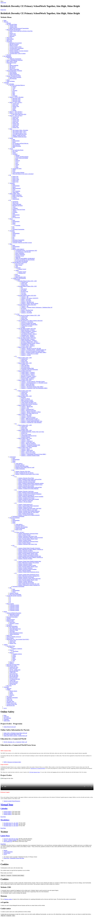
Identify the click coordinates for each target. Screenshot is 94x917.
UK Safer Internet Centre (34, 772)
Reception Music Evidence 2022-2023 (27, 304)
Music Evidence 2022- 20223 (25, 447)
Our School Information (12, 626)
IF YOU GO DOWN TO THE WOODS (25, 259)
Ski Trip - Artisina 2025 (14, 669)
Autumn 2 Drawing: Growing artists (26, 482)
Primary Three (15, 179)
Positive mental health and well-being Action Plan (20, 31)
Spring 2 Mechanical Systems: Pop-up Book (28, 562)
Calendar (8, 618)
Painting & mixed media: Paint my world (24, 467)
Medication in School (14, 614)
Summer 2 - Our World (26, 312)
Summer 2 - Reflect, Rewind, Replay (29, 303)
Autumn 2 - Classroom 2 (27, 441)
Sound (16, 167)
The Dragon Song (25, 367)
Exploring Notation (25, 437)
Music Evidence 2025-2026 (24, 390)
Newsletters (9, 624)
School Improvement (11, 62)
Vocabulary (15, 154)
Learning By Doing (16, 168)
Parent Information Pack (15, 628)
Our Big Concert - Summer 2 (28, 336)
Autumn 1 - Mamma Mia (27, 406)
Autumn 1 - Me (24, 296)
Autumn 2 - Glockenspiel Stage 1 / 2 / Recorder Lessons (34, 382)
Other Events (15, 203)
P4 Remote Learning (14, 609)
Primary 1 (11, 647)
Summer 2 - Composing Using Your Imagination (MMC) (34, 388)
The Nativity (24, 289)
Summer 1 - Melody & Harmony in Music (31, 412)
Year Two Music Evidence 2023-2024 (27, 337)
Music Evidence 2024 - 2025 (25, 363)
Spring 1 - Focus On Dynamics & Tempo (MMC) (32, 351)
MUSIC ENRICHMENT (18, 249)
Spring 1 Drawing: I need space (25, 500)
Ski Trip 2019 (12, 684)
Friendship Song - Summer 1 (28, 335)
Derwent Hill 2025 (13, 671)
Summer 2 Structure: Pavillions (25, 550)
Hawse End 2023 (13, 677)
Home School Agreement (15, 77)
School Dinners (10, 638)
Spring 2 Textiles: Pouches (24, 535)
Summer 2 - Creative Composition (29, 446)
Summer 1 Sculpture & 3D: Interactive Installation (29, 494)
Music (10, 244)
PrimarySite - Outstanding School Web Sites (14, 858)
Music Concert (18, 265)
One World (23, 294)
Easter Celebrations (19, 253)
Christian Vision (13, 25)
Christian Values (13, 27)
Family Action (12, 35)
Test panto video (10, 701)
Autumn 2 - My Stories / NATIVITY (29, 298)
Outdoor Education (16, 204)
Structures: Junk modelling (21, 527)
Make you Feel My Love (27, 400)
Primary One (15, 176)
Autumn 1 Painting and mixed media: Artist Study (29, 508)
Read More (3, 816)
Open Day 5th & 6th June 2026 (11, 838)
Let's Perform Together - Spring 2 (29, 333)
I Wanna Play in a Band (26, 326)
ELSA (10, 32)
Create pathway (19, 463)
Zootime (23, 327)
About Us (6, 21)
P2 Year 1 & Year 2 (19, 532)
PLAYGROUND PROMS (21, 261)
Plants (16, 159)
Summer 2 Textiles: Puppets (24, 540)
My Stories (23, 290)
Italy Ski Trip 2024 (13, 675)
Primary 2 (11, 650)
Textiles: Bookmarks (20, 468)
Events (11, 692)
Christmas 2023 (21, 273)
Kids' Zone (9, 685)
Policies (11, 693)
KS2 (13, 228)
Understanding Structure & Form (28, 435)
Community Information (12, 697)
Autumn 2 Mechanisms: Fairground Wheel (28, 533)
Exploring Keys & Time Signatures (29, 404)
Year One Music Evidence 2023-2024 (27, 328)
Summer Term (15, 106)
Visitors (14, 152)
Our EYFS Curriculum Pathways (17, 85)
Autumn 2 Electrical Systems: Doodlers (27, 569)
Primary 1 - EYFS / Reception (16, 97)
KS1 (13, 226)
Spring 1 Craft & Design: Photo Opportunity (28, 505)
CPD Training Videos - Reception (20, 130)
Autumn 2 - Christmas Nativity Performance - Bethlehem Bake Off (36, 307)
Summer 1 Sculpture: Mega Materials (26, 480)
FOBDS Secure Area (11, 702)
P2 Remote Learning (14, 606)
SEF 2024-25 (12, 66)
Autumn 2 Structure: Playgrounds (26, 582)
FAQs (13, 171)
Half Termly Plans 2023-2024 (19, 114)
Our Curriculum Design (17, 150)
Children (6, 644)
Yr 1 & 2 (17, 314)
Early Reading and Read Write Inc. (20, 143)
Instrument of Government (15, 42)
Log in (5, 708)
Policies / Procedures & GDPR (13, 76)
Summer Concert (22, 269)
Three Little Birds (25, 365)
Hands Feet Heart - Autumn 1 (28, 330)
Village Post (9, 699)
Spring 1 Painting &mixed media (25, 513)
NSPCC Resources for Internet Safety (12, 762)
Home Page (3, 2)
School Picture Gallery (11, 665)
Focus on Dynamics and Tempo (28, 323)
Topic (13, 660)
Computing (12, 183)
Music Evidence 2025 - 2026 (25, 357)
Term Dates (12, 631)
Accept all (9, 875)
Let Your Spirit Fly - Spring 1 (28, 374)
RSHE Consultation (17, 195)
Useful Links (9, 700)
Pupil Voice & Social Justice (13, 664)
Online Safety (15, 192)
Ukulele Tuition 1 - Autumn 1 (28, 372)
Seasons (17, 164)
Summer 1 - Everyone (26, 311)
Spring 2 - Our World (26, 300)
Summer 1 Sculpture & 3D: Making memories (29, 515)
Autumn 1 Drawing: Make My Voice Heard (28, 512)
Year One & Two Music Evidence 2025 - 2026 (29, 315)
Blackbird (23, 397)
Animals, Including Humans (21, 156)
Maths (10, 128)
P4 (16, 389)
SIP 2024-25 (12, 68)
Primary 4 (11, 661)
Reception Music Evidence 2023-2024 (27, 295)
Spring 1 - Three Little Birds (27, 384)
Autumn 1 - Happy (25, 439)
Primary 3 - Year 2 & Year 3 (15, 111)
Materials (17, 155)
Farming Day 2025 (13, 667)
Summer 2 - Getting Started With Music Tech (31, 421)
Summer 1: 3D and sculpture (25, 501)
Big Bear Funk (24, 291)
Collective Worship (13, 593)
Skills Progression (16, 188)
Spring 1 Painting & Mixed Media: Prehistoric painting (31, 483)
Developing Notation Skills (27, 368)
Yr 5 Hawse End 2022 (14, 679)
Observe (14, 86)
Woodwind (17, 267)
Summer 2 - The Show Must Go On (29, 413)
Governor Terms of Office (15, 46)
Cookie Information (8, 851)
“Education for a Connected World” (37, 768)
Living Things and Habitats (21, 158)
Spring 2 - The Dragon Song (27, 385)
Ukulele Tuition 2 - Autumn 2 (28, 373)
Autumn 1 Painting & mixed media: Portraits (28, 499)
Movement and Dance (17, 205)
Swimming (14, 212)
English (11, 138)
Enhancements (15, 199)
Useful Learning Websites (18, 172)
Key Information (7, 56)
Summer (14, 110)
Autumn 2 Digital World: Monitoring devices (28, 574)
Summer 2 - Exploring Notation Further (30, 455)
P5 (16, 423)
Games (14, 207)
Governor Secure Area (11, 704)
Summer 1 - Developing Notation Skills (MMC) (32, 386)
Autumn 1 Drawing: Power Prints (26, 478)
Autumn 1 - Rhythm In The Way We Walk (31, 348)
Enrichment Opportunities (18, 229)
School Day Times (13, 630)
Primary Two (15, 177)
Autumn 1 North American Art (25, 504)
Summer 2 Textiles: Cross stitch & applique (28, 554)
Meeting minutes (13, 691)
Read (13, 91)
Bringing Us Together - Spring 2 (28, 376)
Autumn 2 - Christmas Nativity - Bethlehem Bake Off (33, 349)
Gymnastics (15, 208)
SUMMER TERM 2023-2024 (19, 136)
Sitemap (5, 850)
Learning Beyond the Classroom (14, 595)
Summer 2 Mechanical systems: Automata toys (29, 585)
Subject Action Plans (14, 69)
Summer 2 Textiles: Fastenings (25, 568)
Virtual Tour (9, 37)
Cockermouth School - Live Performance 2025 (26, 250)
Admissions (9, 57)
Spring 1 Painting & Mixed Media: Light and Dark (30, 487)
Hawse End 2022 (13, 683)
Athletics (14, 210)
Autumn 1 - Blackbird (26, 415)
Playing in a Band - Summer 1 (28, 377)
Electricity (17, 160)
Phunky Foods (18, 529)
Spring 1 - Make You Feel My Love (29, 418)
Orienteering (15, 201)
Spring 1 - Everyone (26, 299)
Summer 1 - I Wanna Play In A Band (29, 353)
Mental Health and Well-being (13, 29)
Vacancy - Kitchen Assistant (10, 840)
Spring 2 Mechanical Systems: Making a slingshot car (30, 549)
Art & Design (12, 456)
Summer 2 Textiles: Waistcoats (25, 581)
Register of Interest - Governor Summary (18, 50)
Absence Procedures (14, 615)
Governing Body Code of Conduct (17, 53)
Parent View (9, 635)
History (11, 218)
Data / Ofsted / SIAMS (11, 61)
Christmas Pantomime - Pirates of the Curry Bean (32, 431)
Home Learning (10, 603)
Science (11, 148)
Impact (13, 142)
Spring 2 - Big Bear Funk (27, 310)
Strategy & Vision (13, 45)
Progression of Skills (17, 241)
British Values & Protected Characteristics (19, 28)
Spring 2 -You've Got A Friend (28, 453)
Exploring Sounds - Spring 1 (27, 332)
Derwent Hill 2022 (13, 681)
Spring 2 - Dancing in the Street (28, 410)
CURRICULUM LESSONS (19, 278)
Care (13, 89)
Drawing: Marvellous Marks (21, 466)
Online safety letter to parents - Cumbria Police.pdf (15, 735)
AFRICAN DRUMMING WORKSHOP (25, 258)
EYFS (13, 189)
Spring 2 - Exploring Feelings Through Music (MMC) (33, 352)
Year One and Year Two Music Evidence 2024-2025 (30, 320)
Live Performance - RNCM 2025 (23, 251)
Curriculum (6, 82)
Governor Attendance (14, 52)
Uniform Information (14, 634)
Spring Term (15, 105)
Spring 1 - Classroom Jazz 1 (27, 409)
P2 (10, 598)
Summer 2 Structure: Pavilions (25, 558)
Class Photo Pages (10, 646)
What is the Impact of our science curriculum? (23, 173)
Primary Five (15, 181)
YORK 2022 (12, 680)
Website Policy (7, 853)
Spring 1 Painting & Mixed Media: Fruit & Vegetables (30, 496)
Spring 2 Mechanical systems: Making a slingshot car (30, 557)
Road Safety (12, 622)
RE (10, 175)
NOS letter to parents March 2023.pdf (12, 734)
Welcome (8, 23)
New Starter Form (13, 627)
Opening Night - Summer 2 (27, 378)
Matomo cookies (8, 899)
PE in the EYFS (16, 217)
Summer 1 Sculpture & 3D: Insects (26, 497)
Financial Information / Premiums (14, 70)
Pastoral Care (12, 33)
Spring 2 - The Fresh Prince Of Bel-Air (30, 419)
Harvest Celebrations (20, 254)
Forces (16, 162)
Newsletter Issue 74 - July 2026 (11, 825)
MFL (10, 587)
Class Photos (15, 651)
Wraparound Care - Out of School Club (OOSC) (17, 639)
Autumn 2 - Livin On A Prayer (28, 417)
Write (13, 94)
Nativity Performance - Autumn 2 (29, 331)
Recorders (17, 275)
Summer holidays (8, 811)
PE (10, 200)
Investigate (14, 95)
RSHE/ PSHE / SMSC (14, 193)
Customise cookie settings (18, 875)
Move (13, 93)
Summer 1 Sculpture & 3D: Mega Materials (28, 488)
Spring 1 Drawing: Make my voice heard (27, 509)
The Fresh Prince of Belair (27, 401)
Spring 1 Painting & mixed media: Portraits (28, 492)
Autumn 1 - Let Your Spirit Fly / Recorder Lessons (33, 381)
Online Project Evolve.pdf (10, 726)
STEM (13, 169)
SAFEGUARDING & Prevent (13, 636)
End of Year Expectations (15, 594)
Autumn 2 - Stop (25, 408)
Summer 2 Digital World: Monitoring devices (28, 572)
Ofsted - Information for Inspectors (14, 60)
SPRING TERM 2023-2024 (19, 135)
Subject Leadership (13, 65)
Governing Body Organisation (16, 48)
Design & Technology (14, 517)
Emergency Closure (14, 623)
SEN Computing (16, 191)
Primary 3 (11, 652)
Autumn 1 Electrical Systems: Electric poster (28, 552)
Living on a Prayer (25, 398)
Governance (9, 41)
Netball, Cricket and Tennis (18, 209)
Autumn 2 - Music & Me (27, 450)
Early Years (15, 151)
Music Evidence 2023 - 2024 (25, 438)
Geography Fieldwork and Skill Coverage (22, 242)
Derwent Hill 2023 (13, 676)
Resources (11, 695)
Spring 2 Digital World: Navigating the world (28, 583)
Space (16, 163)
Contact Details (10, 39)
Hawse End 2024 (13, 673)
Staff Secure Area (10, 705)
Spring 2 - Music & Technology (28, 443)
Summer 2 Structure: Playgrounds (26, 577)
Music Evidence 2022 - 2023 (25, 347)
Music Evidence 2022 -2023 (24, 380)
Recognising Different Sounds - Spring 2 (30, 343)
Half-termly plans (16, 98)
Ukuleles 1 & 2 (24, 364)
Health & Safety (10, 620)
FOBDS (8, 689)
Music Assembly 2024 (20, 277)
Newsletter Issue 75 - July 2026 (11, 824)
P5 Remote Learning (14, 610)
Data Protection (13, 78)
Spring (13, 109)
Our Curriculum (10, 83)
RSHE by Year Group (17, 196)
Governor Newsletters (14, 49)
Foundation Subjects (17, 654)
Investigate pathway (20, 464)
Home (5, 20)
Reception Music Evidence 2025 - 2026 (27, 281)
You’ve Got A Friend (26, 434)
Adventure (14, 90)
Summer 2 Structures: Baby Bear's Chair (27, 536)
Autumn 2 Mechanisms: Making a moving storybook (30, 537)
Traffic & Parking (10, 81)
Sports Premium (13, 73)
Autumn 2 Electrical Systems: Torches (27, 565)
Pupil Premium (12, 72)
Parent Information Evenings (16, 632)
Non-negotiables (16, 144)
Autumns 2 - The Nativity (27, 322)
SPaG (13, 147)
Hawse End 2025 (13, 668)
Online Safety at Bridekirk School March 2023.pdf (15, 733)
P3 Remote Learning (14, 607)
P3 (16, 356)
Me (22, 287)
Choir (16, 266)
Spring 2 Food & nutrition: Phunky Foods (28, 538)
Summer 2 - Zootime (26, 355)
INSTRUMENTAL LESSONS (19, 262)
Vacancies (8, 54)
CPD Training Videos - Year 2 (19, 132)
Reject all (3, 875)
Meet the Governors (14, 44)
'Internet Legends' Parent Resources (12, 801)
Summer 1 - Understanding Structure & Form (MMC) (33, 454)
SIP (10, 64)
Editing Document (16, 146)
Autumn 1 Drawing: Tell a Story (22, 471)
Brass (16, 274)
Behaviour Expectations (12, 617)
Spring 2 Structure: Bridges (24, 570)
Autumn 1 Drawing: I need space (26, 491)
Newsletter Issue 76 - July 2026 (11, 823)
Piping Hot (17, 257)
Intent (13, 139)
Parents (5, 611)
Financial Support (10, 619)
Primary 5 (11, 663)
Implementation (16, 140)
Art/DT (14, 655)
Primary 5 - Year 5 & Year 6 (15, 115)
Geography (12, 230)
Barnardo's (11, 36)
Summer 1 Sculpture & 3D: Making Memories (29, 511)
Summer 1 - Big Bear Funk (27, 302)
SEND (8, 80)
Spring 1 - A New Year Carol (28, 442)
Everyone (23, 292)
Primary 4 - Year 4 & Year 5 (15, 113)
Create (13, 87)
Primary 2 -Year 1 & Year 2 (15, 102)
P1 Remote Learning (14, 605)
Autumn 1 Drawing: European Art (26, 495)
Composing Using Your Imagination (29, 369)
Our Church (9, 696)
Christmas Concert (19, 255)
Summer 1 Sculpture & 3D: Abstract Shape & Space (30, 484)
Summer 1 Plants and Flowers (25, 507)
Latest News (5, 836)
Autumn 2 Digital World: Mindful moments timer (29, 556)
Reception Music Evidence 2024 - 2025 (27, 286)
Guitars (17, 270)
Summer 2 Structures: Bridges (25, 564)
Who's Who (9, 40)
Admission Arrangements (15, 58)
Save (13, 915)
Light (16, 166)
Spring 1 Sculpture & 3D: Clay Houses (24, 472)
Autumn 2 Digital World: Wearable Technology (29, 548)
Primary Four (15, 180)
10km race (8, 688)
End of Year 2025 (19, 263)
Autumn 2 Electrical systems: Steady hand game (29, 578)
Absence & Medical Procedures (13, 613)
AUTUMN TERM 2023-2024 (19, 134)
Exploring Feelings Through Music (29, 324)
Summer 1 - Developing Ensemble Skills (30, 445)
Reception (17, 279)
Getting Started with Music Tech (28, 402)
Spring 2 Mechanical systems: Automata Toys (28, 576)
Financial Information (14, 74)
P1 (10, 597)
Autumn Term (15, 103)
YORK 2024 (12, 672)
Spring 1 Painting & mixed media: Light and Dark (29, 479)
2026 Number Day (8, 841)
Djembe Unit (24, 433)
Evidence (14, 197)
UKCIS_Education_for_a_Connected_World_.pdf (15, 742)
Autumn (14, 107)
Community (6, 687)
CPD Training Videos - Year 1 (19, 131)
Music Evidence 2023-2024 (24, 371)
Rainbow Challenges (17, 648)
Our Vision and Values (11, 24)
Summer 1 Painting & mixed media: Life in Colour (27, 474)
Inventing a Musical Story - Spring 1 (29, 341)
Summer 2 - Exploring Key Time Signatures (31, 422)
